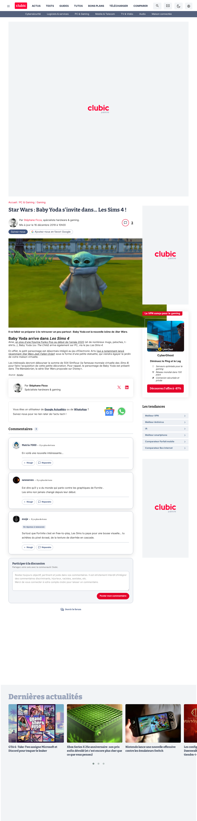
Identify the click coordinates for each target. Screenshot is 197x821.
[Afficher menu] (8, 6)
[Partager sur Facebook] (189, 795)
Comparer (140, 6)
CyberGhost (165, 355)
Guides (64, 6)
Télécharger (118, 6)
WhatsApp (80, 409)
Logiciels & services (58, 14)
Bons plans (96, 6)
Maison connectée (162, 14)
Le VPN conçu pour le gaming (162, 313)
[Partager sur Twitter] (189, 805)
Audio (142, 14)
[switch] (178, 6)
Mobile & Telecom (105, 14)
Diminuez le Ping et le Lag (165, 361)
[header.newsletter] (168, 6)
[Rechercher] (157, 6)
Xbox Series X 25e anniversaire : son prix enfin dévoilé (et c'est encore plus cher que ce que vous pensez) (94, 750)
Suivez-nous (18, 232)
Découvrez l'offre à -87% (165, 388)
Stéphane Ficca (33, 220)
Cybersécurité (33, 14)
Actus (36, 6)
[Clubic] (21, 6)
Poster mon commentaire (113, 596)
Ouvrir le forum (73, 609)
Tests (50, 6)
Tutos (78, 6)
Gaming (41, 202)
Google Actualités (55, 409)
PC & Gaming (82, 14)
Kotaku (20, 375)
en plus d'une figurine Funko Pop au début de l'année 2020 (49, 342)
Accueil (12, 202)
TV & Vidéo (127, 14)
